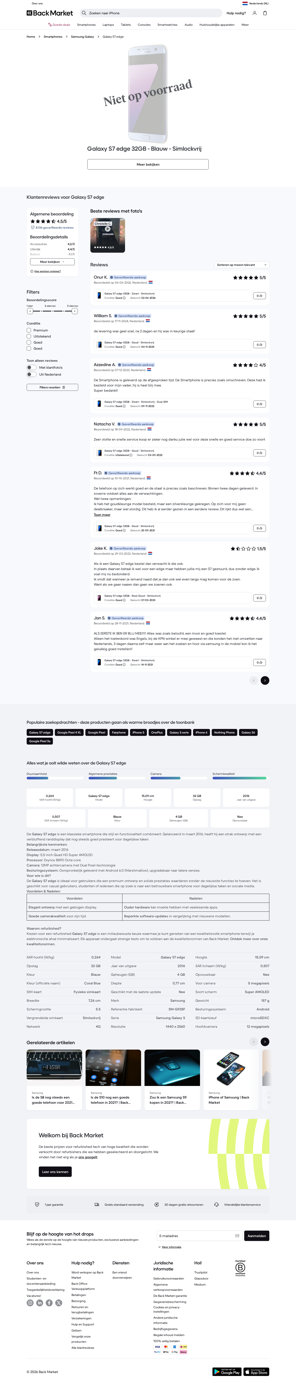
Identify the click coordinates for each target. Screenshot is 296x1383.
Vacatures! (34, 1296)
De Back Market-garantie (170, 1296)
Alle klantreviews (83, 1348)
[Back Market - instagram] (30, 1302)
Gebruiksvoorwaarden (168, 1278)
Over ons (33, 1272)
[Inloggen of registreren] (254, 13)
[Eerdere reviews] (253, 680)
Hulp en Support (83, 1324)
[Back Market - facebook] (49, 1302)
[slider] (30, 311)
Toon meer (102, 514)
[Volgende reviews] (265, 680)
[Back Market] (50, 13)
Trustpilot (200, 1272)
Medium (200, 1284)
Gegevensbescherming (169, 1302)
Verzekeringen (81, 1318)
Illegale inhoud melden (168, 1335)
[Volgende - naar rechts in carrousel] (265, 1041)
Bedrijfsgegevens (165, 1329)
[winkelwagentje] (265, 13)
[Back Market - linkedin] (39, 1302)
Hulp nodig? (236, 13)
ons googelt (87, 1157)
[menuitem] (86, 24)
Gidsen (76, 1330)
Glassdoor (201, 1278)
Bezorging (79, 1301)
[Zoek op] (84, 13)
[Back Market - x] (58, 1302)
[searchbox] (154, 13)
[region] (180, 236)
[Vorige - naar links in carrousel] (253, 1041)
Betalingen (79, 1295)
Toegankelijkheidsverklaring (46, 1290)
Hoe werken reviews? (47, 271)
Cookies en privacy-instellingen (166, 1309)
